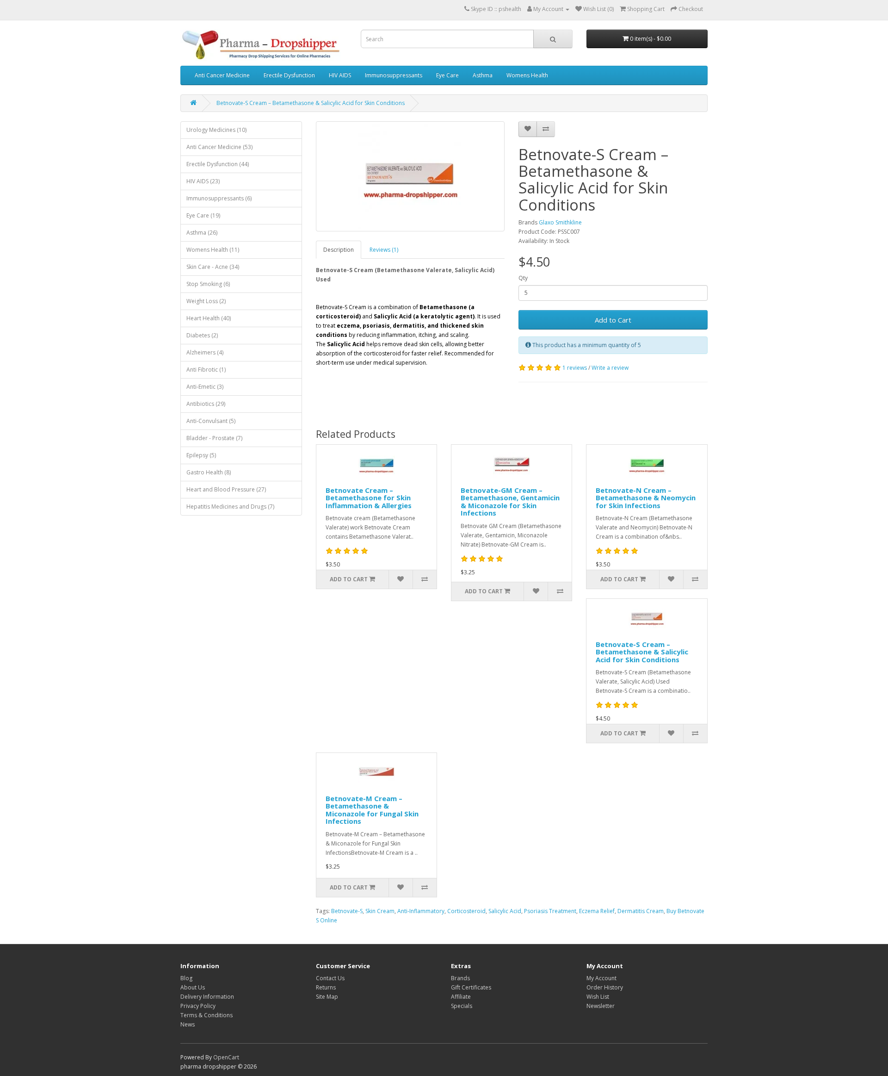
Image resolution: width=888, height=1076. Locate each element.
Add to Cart (613, 319)
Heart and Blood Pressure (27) (226, 489)
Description (338, 250)
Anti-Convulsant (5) (210, 421)
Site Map (327, 997)
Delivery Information (207, 997)
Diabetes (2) (202, 335)
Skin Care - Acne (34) (212, 267)
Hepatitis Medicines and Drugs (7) (230, 506)
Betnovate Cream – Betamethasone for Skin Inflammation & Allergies (369, 497)
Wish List (597, 997)
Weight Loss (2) (206, 301)
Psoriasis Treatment (550, 911)
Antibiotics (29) (205, 404)
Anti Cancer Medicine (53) (219, 147)
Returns (326, 987)
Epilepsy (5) (201, 455)
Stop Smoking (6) (208, 284)
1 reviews (574, 368)
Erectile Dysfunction (289, 75)
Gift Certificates (471, 987)
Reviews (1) (384, 250)
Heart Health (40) (208, 318)
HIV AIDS (340, 75)
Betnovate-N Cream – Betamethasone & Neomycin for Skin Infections (646, 497)
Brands (460, 978)
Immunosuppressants (393, 75)
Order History (604, 987)
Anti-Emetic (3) (204, 387)
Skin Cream (380, 911)
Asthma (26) (201, 232)
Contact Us (330, 978)
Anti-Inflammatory (420, 911)
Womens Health (527, 75)
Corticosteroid (466, 911)
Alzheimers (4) (204, 352)
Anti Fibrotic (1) (206, 369)
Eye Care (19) (203, 215)
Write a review (610, 368)
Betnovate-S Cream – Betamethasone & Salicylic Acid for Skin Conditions (310, 103)
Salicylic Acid (504, 911)
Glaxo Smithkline (560, 222)
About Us (192, 987)
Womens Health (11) (212, 250)
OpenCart (226, 1057)
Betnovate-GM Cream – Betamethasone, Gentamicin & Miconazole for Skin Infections (510, 501)
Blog (186, 978)
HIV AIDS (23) (203, 181)
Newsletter (600, 1006)
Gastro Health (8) (208, 472)
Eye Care (447, 75)
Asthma (483, 75)
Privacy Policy (198, 1006)
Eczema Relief (597, 911)
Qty (523, 278)
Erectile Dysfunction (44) (217, 164)
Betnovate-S (347, 911)
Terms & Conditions (206, 1015)
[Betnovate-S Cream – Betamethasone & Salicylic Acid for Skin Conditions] (410, 176)
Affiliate (461, 997)
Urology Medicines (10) (216, 130)
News (187, 1024)
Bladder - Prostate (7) (214, 438)
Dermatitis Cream (640, 911)
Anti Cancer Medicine (222, 75)
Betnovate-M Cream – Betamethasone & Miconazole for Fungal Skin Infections (372, 810)
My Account (601, 978)
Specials (461, 1006)
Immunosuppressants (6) (219, 198)
